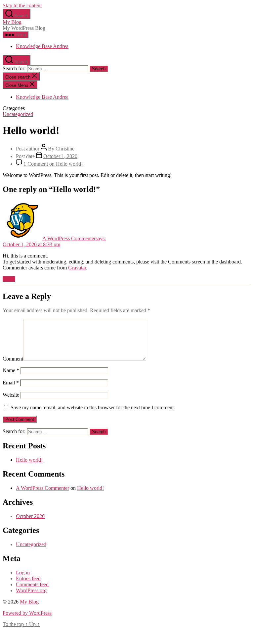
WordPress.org (31, 590)
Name (11, 370)
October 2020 (30, 516)
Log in (23, 572)
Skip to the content (22, 5)
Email (11, 382)
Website (11, 395)
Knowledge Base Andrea (42, 46)
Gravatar (77, 267)
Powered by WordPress (27, 613)
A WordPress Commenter (42, 488)
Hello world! (29, 460)
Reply (9, 279)
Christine (65, 148)
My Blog (12, 22)
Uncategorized (18, 114)
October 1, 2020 (60, 156)
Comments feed (32, 584)
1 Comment (53, 164)
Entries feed (28, 578)
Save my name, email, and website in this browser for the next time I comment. (93, 407)
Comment (13, 359)
